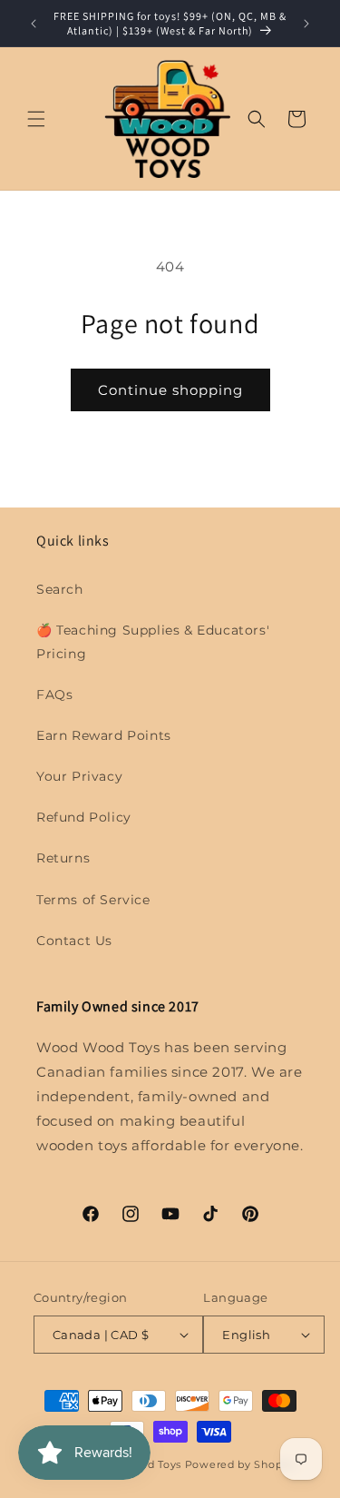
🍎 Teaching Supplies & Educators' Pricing (152, 641)
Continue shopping (170, 390)
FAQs (54, 694)
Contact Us (74, 940)
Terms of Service (93, 900)
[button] (36, 119)
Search (59, 589)
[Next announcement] (306, 24)
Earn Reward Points (103, 735)
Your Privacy (79, 776)
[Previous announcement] (33, 24)
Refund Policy (83, 817)
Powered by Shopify (240, 1464)
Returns (63, 858)
